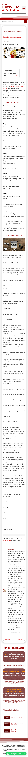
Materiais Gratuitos (11, 710)
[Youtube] (7, 10)
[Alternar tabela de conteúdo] (16, 75)
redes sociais (7, 540)
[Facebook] (3, 10)
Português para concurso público (12, 37)
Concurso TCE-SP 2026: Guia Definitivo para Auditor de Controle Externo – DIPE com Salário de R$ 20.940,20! (14, 701)
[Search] (25, 21)
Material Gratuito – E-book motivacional (17, 724)
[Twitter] (14, 10)
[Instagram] (10, 10)
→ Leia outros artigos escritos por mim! (14, 632)
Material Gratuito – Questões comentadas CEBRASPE (16, 730)
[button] (24, 8)
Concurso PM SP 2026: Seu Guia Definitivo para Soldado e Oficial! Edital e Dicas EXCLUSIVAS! (14, 682)
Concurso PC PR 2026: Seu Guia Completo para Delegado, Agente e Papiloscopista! (14, 664)
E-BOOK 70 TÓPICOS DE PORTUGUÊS (16, 718)
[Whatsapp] (18, 10)
